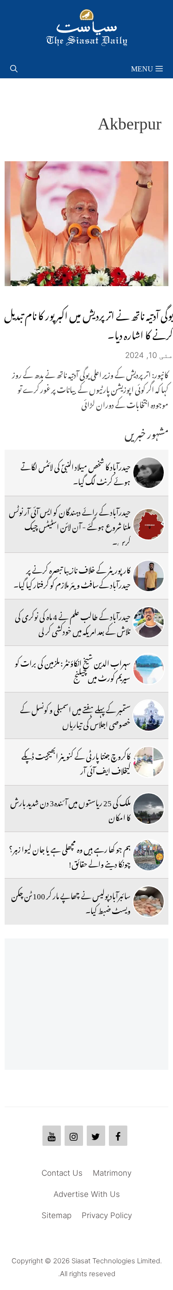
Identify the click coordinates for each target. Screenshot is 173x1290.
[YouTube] (51, 1136)
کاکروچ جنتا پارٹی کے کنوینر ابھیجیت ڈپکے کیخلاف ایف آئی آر (76, 762)
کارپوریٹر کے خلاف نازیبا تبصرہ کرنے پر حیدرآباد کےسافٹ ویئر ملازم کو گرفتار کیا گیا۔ (72, 576)
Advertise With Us (87, 1194)
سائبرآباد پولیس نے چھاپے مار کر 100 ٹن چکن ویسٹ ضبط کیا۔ (71, 902)
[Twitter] (96, 1136)
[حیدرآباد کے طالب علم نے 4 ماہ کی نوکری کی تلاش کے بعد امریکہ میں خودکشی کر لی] (148, 622)
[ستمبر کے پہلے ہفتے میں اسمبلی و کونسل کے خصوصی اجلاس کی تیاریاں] (148, 715)
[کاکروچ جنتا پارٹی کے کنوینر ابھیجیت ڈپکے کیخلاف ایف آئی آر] (148, 762)
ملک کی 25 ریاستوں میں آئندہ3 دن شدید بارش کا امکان (70, 809)
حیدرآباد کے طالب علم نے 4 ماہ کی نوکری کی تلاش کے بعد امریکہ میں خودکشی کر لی (73, 622)
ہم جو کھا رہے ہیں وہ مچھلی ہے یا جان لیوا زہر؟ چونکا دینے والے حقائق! (70, 855)
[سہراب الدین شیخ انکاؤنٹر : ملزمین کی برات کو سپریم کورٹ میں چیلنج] (148, 669)
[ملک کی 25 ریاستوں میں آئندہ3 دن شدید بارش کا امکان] (148, 808)
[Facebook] (118, 1136)
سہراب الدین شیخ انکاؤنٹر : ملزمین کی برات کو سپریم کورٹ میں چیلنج (73, 669)
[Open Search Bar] (14, 66)
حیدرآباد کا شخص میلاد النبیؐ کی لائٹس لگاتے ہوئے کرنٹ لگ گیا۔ (75, 473)
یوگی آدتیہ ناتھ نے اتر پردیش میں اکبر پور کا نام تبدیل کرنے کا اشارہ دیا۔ (88, 323)
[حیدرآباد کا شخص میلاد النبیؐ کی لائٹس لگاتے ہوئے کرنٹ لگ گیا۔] (148, 473)
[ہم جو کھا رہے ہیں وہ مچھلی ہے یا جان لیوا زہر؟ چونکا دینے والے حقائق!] (148, 855)
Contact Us (62, 1173)
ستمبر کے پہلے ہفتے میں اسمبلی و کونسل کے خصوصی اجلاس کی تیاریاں (75, 715)
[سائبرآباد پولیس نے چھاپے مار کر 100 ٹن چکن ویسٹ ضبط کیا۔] (148, 901)
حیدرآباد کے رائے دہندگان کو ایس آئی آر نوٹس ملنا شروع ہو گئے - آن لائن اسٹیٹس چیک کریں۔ (70, 525)
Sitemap (57, 1215)
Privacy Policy (107, 1215)
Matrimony (112, 1173)
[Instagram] (74, 1136)
